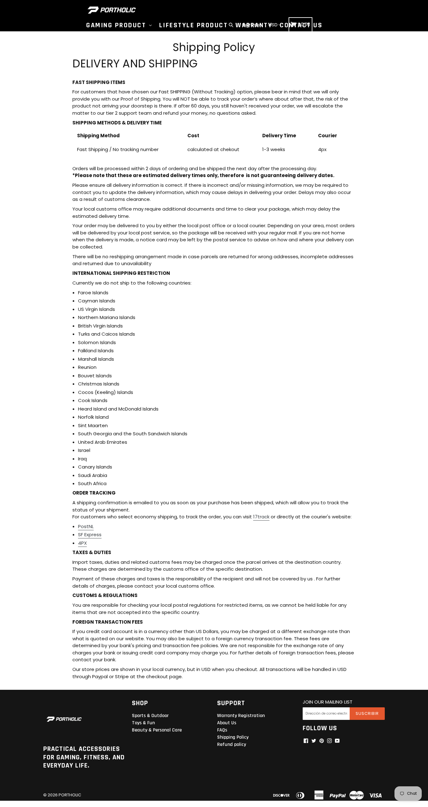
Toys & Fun (143, 723)
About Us (226, 723)
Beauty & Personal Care (157, 730)
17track (261, 516)
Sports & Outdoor (150, 715)
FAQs (222, 730)
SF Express (90, 534)
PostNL (86, 526)
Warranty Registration (241, 715)
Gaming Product (117, 25)
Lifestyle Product (193, 25)
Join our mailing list (327, 702)
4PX (82, 543)
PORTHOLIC (70, 795)
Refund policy (231, 744)
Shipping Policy (232, 737)
